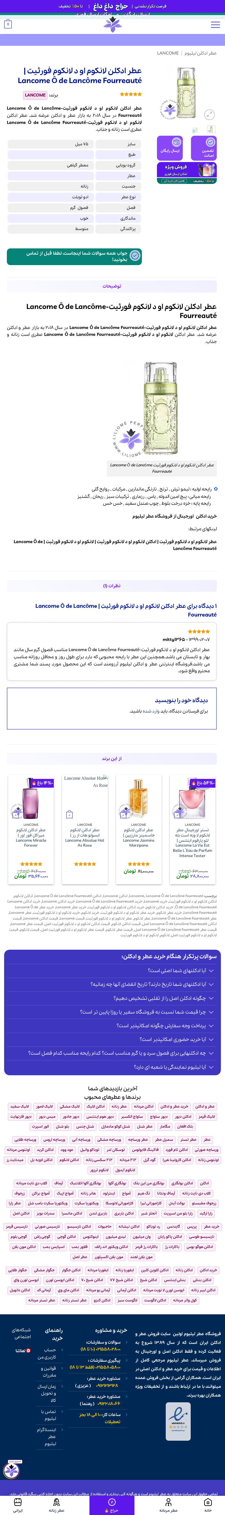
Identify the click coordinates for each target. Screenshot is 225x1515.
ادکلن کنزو (102, 1300)
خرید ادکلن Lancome (58, 901)
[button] (215, 24)
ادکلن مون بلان (24, 1247)
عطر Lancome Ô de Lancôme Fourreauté (184, 918)
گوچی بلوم (19, 1236)
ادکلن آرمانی (126, 1290)
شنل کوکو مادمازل (115, 1126)
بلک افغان (185, 1126)
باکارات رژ (172, 1247)
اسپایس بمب (53, 1247)
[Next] (161, 92)
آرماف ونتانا (166, 1193)
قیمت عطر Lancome (27, 924)
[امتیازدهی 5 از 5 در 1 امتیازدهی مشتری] (104, 94)
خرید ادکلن (208, 1270)
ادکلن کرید (45, 1150)
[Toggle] (211, 971)
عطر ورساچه (138, 1139)
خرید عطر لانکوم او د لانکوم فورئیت (128, 912)
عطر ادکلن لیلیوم (201, 53)
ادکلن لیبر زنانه (203, 1290)
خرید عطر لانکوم (169, 912)
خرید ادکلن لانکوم (159, 907)
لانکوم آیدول (125, 1170)
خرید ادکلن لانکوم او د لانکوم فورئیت (116, 907)
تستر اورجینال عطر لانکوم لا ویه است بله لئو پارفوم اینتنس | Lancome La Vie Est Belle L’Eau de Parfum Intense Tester (192, 843)
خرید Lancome (155, 901)
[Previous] (208, 92)
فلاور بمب (80, 1247)
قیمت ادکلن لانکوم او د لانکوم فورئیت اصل (77, 924)
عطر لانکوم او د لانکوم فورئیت (109, 918)
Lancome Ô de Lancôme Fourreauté (174, 896)
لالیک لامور (44, 1106)
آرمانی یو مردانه (98, 1290)
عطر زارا (15, 1203)
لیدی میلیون (116, 1236)
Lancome (168, 53)
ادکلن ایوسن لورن (60, 1280)
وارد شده (151, 711)
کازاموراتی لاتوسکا (119, 1203)
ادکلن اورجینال (192, 516)
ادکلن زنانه (184, 1270)
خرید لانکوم (90, 912)
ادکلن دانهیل (20, 1290)
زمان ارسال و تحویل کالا (47, 1394)
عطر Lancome (20, 912)
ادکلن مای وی (68, 1290)
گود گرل (150, 1160)
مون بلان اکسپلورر (108, 1257)
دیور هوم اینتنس (100, 1116)
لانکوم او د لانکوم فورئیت (139, 935)
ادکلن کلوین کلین (154, 1270)
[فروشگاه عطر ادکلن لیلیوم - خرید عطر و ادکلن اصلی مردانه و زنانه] (112, 24)
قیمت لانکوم (30, 929)
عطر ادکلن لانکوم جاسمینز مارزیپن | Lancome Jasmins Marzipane (139, 838)
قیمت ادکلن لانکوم (126, 924)
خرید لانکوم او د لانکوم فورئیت (56, 912)
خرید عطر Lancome (71, 907)
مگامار (165, 1126)
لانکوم (136, 123)
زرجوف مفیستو (204, 1203)
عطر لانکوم (142, 918)
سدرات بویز (45, 1213)
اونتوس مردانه (18, 1150)
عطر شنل (145, 1126)
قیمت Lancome (72, 918)
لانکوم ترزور (99, 1170)
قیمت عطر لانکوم (119, 929)
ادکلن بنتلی (202, 1280)
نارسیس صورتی (47, 1226)
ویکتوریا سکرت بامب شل (48, 1203)
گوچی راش (42, 1236)
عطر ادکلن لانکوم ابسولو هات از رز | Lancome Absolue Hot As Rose (84, 838)
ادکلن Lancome (115, 896)
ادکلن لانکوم (23, 896)
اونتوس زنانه (208, 1160)
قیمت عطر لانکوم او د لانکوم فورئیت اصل (72, 929)
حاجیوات (104, 1226)
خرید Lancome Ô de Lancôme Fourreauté (109, 901)
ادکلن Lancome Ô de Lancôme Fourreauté (68, 896)
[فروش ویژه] (111, 1505)
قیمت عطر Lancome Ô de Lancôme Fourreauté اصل (175, 929)
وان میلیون (142, 1236)
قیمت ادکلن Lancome (41, 918)
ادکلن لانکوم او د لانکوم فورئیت (193, 901)
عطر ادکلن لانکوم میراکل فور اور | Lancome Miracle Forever (31, 838)
